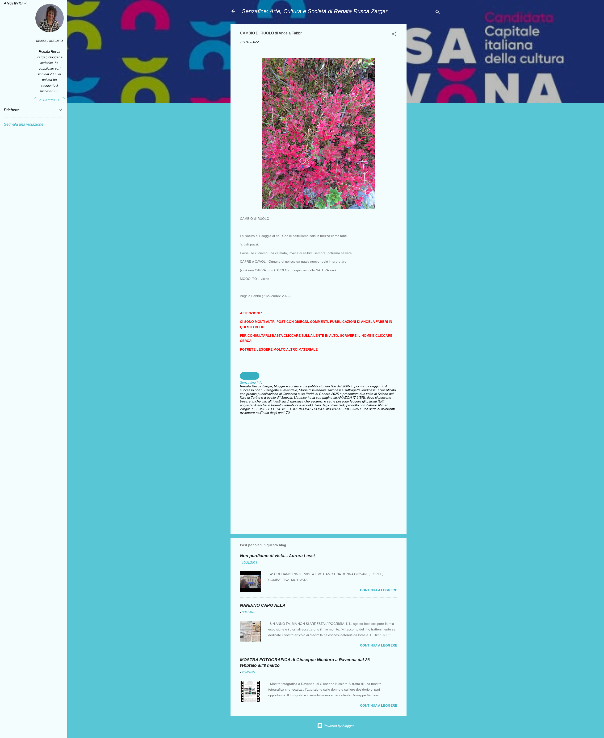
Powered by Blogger (338, 726)
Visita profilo (49, 100)
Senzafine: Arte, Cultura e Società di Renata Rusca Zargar (314, 11)
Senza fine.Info (49, 41)
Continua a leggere (378, 590)
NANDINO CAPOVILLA (262, 605)
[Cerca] (437, 13)
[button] (394, 34)
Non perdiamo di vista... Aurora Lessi (277, 555)
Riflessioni (249, 376)
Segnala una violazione (23, 124)
